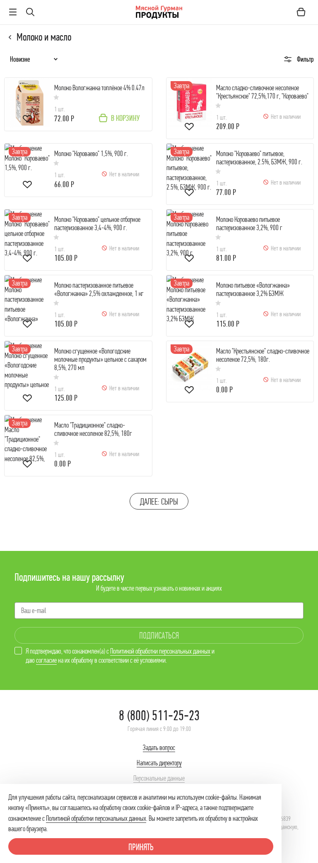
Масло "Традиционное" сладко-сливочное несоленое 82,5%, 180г (93, 429)
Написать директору (159, 763)
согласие (46, 660)
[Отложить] (27, 120)
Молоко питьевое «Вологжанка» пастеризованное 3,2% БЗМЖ (253, 289)
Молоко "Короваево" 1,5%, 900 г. (91, 154)
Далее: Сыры (159, 501)
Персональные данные (159, 778)
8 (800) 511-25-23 (159, 715)
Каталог (10, 37)
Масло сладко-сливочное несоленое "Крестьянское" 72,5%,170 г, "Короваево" (262, 92)
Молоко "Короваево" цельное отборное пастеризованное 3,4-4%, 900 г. (97, 224)
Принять (141, 847)
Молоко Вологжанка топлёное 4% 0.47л (99, 88)
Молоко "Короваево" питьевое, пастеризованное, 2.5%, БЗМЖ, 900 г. (259, 158)
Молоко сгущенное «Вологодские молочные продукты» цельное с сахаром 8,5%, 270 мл (100, 359)
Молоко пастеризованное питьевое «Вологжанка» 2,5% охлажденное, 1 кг (99, 289)
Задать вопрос (159, 747)
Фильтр (305, 59)
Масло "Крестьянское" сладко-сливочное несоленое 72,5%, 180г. (262, 355)
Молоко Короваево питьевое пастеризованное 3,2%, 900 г (249, 224)
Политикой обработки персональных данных (160, 651)
